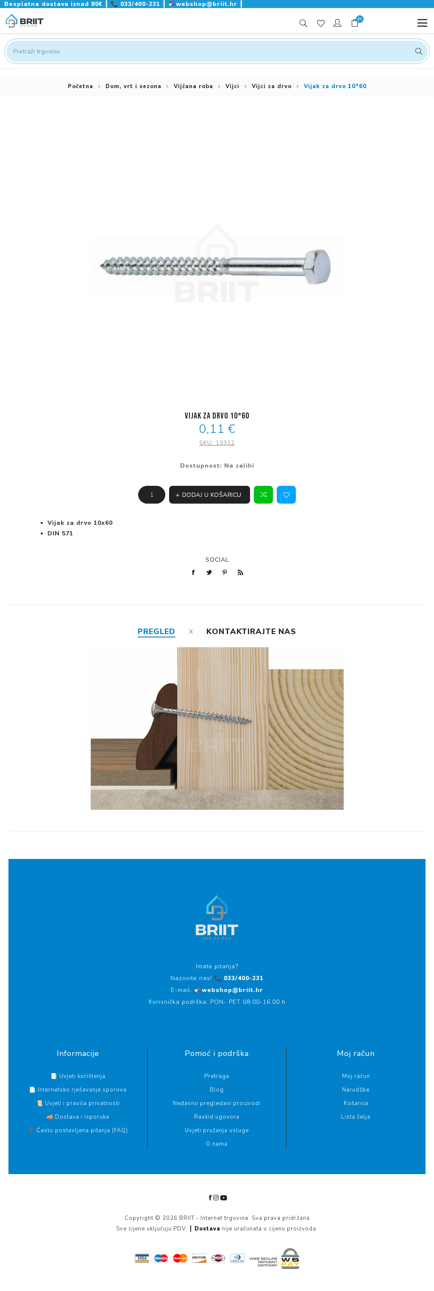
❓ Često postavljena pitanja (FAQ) (78, 1130)
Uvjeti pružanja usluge (217, 1130)
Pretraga (418, 51)
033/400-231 (136, 4)
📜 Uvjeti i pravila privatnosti (78, 1103)
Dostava (207, 1229)
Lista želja (355, 1117)
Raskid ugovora (216, 1117)
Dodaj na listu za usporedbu (263, 495)
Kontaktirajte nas (251, 631)
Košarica (356, 1103)
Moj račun (356, 1076)
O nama (217, 1144)
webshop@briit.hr (203, 4)
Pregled (156, 631)
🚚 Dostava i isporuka (77, 1117)
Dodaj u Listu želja (286, 495)
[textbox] (217, 51)
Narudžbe (356, 1090)
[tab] (156, 631)
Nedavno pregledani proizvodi (217, 1103)
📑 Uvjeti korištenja (78, 1076)
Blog (217, 1090)
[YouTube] (224, 1198)
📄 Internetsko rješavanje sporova (78, 1090)
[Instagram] (216, 1198)
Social (217, 560)
